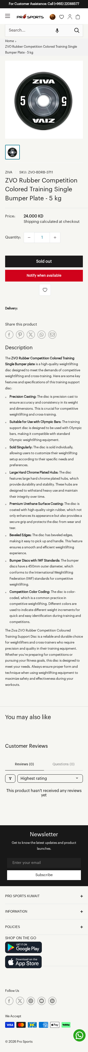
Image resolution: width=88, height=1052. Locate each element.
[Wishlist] (61, 16)
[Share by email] (52, 334)
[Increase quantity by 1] (55, 237)
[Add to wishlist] (45, 290)
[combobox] (38, 30)
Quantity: (13, 237)
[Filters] (10, 778)
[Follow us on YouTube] (41, 1001)
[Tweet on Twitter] (31, 334)
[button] (57, 30)
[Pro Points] (52, 17)
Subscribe (44, 875)
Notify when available (44, 275)
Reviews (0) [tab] (24, 764)
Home (9, 41)
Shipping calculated (41, 222)
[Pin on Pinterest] (20, 334)
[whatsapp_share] (41, 334)
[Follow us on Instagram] (31, 1001)
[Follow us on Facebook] (9, 1001)
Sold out (44, 261)
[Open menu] (7, 16)
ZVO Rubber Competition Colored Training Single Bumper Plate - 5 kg (41, 49)
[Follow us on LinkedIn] (52, 1001)
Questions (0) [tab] (64, 764)
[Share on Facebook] (9, 334)
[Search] (77, 30)
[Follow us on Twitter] (20, 1001)
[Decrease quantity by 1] (29, 237)
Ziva (8, 172)
